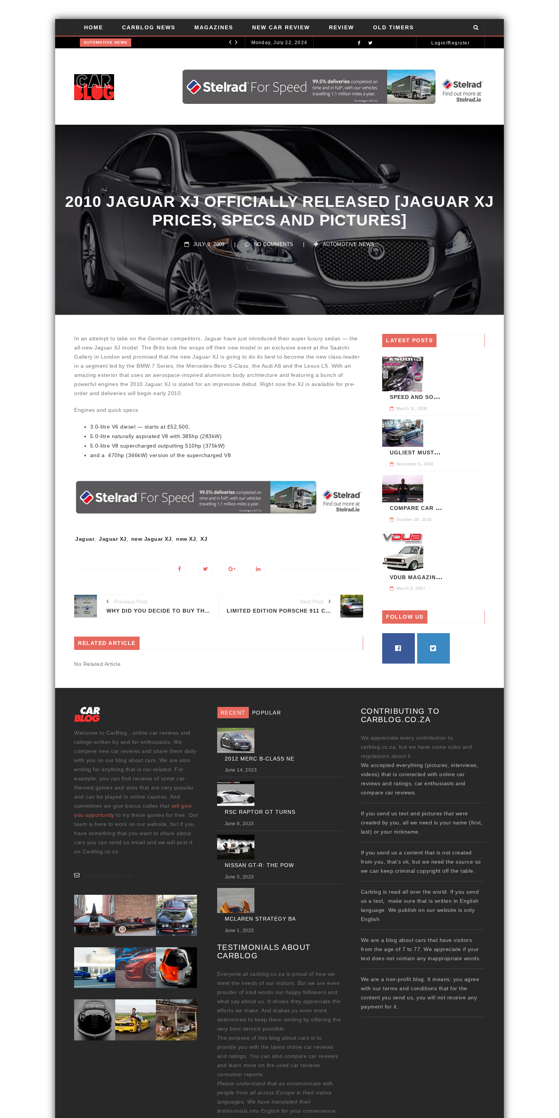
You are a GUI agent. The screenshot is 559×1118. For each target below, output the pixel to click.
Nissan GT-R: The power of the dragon (289, 865)
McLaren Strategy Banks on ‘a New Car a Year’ (301, 919)
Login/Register (450, 43)
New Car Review (281, 27)
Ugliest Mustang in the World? (443, 452)
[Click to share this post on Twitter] (205, 569)
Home (93, 27)
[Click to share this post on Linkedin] (258, 569)
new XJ (186, 539)
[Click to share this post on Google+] (231, 569)
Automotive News (105, 42)
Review (341, 27)
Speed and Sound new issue (435, 397)
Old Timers (393, 27)
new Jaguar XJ (151, 539)
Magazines (213, 27)
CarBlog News (148, 27)
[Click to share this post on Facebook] (179, 569)
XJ (203, 539)
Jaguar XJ (113, 539)
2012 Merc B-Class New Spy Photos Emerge (296, 759)
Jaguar (84, 539)
